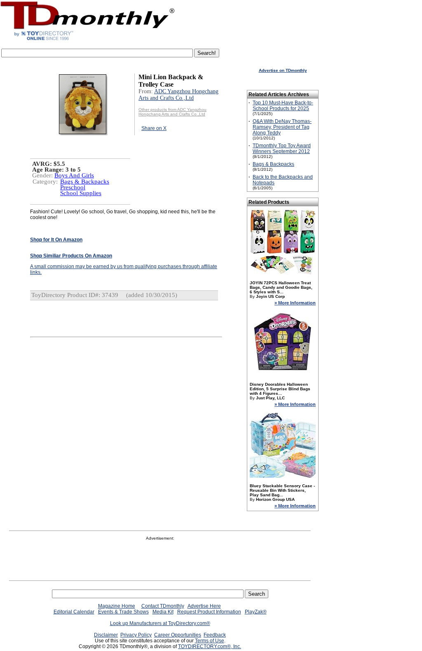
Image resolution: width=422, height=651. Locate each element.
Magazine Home (116, 606)
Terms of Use (209, 641)
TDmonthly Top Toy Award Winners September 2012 (282, 148)
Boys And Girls (74, 175)
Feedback (215, 635)
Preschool (72, 187)
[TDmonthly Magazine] (87, 40)
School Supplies (80, 193)
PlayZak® (256, 612)
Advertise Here (204, 606)
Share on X (153, 128)
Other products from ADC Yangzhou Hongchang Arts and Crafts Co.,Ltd (172, 111)
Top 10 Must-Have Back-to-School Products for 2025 (283, 105)
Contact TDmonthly (162, 606)
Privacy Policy (136, 635)
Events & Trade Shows (123, 612)
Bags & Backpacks (84, 181)
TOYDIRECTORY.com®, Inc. (209, 646)
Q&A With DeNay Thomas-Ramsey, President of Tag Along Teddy (282, 127)
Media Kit (162, 612)
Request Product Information (209, 612)
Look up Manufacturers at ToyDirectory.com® (160, 623)
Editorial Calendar (74, 612)
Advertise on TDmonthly (283, 70)
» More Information (295, 302)
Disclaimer (106, 635)
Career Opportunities (177, 635)
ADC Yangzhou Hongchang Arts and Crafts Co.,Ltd (178, 94)
